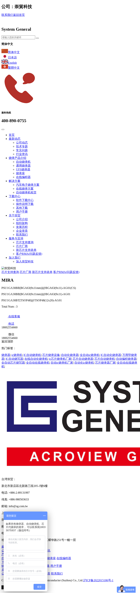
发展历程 (22, 226)
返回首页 (19, 14)
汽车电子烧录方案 (27, 184)
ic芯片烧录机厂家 (60, 358)
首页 (12, 134)
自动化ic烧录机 (84, 362)
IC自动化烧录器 (111, 354)
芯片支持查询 (25, 242)
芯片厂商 (22, 246)
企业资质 (22, 230)
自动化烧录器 (70, 354)
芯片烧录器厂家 (105, 362)
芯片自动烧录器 (83, 358)
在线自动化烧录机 (36, 358)
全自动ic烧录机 (89, 354)
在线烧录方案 (25, 188)
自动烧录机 (23, 161)
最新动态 (14, 138)
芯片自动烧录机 (104, 358)
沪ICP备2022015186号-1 (98, 580)
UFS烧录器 (23, 169)
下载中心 (14, 196)
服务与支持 (16, 238)
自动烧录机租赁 (26, 192)
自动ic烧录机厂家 (62, 362)
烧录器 (5, 354)
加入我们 (14, 257)
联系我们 (7, 14)
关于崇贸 (14, 215)
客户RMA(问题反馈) (29, 253)
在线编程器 (23, 177)
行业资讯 (22, 154)
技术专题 (22, 146)
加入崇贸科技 (25, 261)
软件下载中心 (25, 200)
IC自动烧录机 (32, 354)
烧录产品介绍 (17, 157)
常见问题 (22, 150)
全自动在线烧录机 (37, 362)
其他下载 (22, 207)
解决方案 (14, 180)
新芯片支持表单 (26, 249)
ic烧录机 (16, 354)
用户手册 (22, 211)
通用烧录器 (23, 165)
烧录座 (20, 173)
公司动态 (22, 142)
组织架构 (22, 223)
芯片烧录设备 (51, 354)
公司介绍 (22, 219)
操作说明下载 (25, 203)
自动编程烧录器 (126, 358)
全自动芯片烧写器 (13, 362)
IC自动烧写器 (14, 358)
